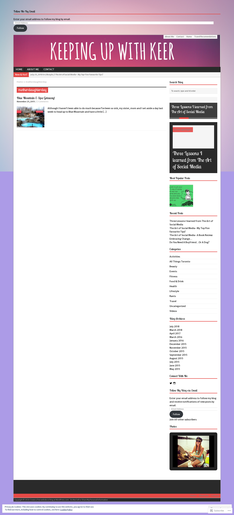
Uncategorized (178, 306)
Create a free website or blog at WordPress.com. (49, 500)
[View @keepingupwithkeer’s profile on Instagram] (174, 383)
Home (189, 36)
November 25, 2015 (26, 101)
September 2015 (178, 354)
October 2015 (177, 351)
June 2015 (175, 365)
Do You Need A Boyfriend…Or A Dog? (189, 242)
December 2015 (178, 344)
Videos (173, 311)
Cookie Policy (66, 509)
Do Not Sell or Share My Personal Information (89, 500)
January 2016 (177, 340)
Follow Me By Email (24, 11)
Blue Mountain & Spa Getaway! (36, 98)
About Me (169, 36)
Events (173, 271)
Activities (175, 256)
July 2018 (174, 326)
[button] (186, 458)
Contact (180, 36)
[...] (104, 111)
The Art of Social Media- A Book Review (191, 235)
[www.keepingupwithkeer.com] (117, 51)
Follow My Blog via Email (183, 390)
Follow (20, 28)
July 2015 (174, 361)
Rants (173, 296)
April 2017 (175, 333)
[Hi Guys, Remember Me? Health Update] (181, 196)
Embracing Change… (181, 238)
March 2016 (176, 337)
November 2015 (178, 347)
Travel (173, 301)
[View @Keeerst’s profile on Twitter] (171, 383)
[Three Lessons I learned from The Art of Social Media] (193, 146)
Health (173, 286)
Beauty (173, 266)
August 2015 (176, 358)
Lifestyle (174, 291)
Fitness (173, 276)
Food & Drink (177, 281)
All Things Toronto (180, 261)
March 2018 (176, 330)
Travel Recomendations (205, 36)
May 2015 (175, 369)
